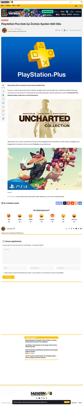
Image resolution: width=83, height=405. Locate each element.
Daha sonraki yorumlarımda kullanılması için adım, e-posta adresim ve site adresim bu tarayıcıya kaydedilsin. (34, 273)
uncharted (57, 196)
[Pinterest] (81, 229)
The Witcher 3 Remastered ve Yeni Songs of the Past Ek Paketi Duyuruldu (41, 346)
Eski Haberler (5, 20)
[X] (74, 229)
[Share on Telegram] (3, 107)
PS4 (49, 196)
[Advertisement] (41, 308)
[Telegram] (46, 398)
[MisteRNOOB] (41, 394)
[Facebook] (71, 229)
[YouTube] (76, 229)
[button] (67, 402)
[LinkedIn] (44, 398)
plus (46, 196)
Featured (22, 196)
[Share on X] (64, 30)
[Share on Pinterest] (68, 203)
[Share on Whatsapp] (67, 30)
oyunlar (37, 196)
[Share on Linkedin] (3, 103)
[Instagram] (78, 229)
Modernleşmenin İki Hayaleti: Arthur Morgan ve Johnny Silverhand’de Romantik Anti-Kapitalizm (40, 341)
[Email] (3, 111)
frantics (26, 196)
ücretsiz (52, 196)
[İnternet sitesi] (69, 229)
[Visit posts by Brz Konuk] (3, 229)
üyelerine (62, 196)
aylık (18, 196)
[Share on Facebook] (62, 30)
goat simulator (31, 196)
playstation (42, 196)
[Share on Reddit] (72, 203)
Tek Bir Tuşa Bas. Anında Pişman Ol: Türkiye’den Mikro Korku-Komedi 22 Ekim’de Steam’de (40, 356)
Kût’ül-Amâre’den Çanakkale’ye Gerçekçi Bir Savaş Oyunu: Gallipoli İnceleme (41, 350)
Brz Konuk (11, 29)
